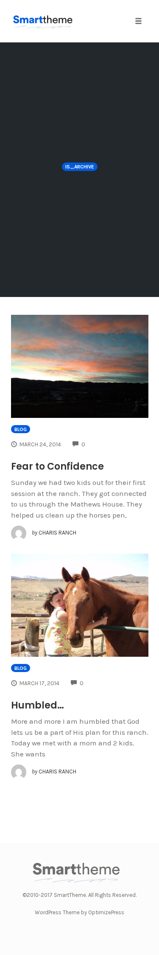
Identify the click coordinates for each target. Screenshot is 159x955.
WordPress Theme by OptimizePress (79, 912)
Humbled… (37, 705)
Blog (20, 429)
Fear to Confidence (57, 466)
